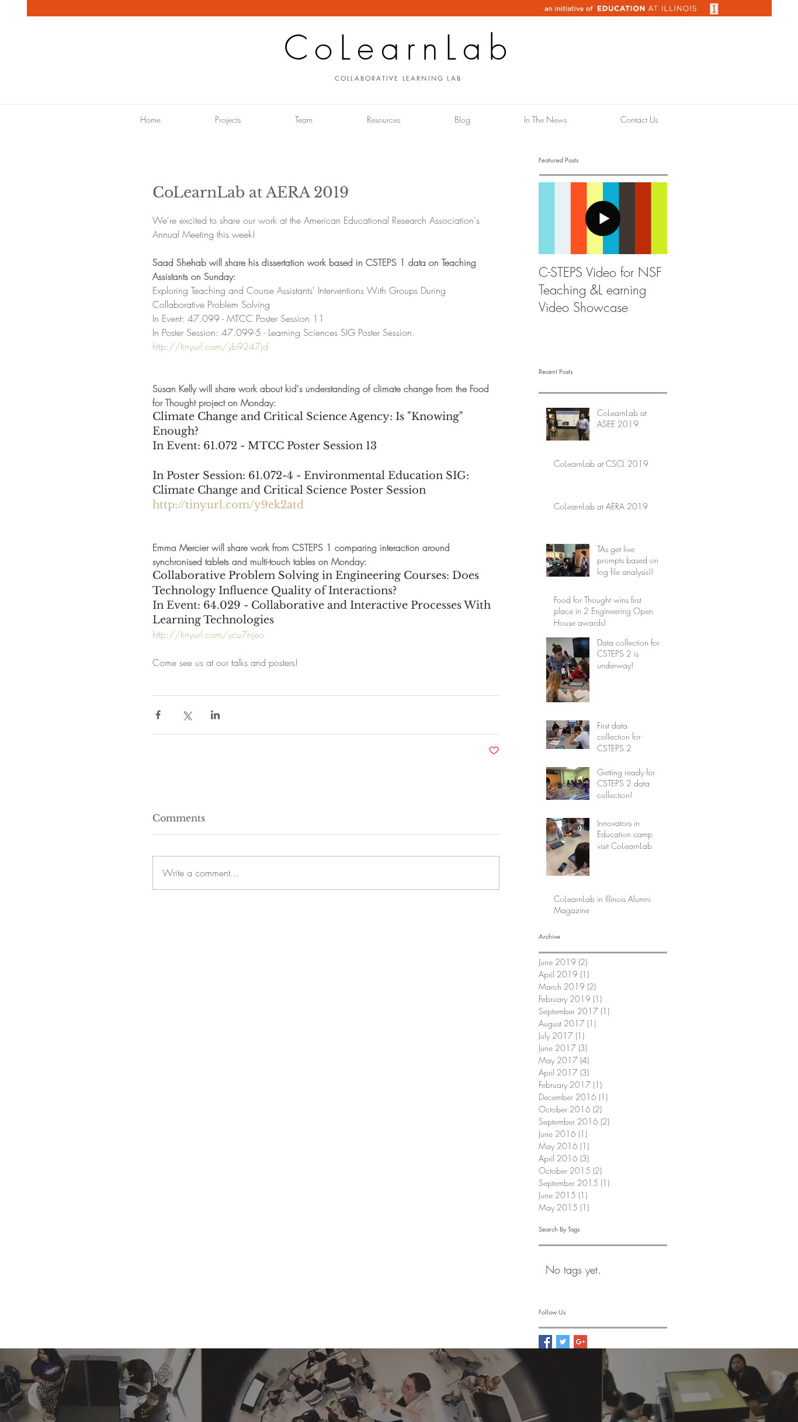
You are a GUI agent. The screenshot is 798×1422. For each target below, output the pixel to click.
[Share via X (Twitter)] (186, 714)
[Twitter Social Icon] (563, 1341)
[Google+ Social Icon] (580, 1341)
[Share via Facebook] (158, 714)
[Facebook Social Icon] (545, 1341)
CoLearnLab (399, 48)
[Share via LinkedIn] (215, 714)
